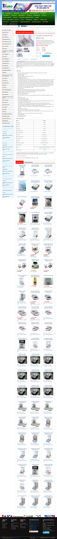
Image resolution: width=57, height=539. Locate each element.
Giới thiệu (18, 59)
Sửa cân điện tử (6, 15)
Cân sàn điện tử (8, 13)
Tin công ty (4, 525)
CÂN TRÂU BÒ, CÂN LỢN (36, 21)
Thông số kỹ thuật (25, 59)
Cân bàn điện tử (21, 15)
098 (33, 526)
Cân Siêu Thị (29, 15)
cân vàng (37, 17)
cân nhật (4, 72)
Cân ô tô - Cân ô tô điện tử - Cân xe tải (11, 19)
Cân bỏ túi (15, 17)
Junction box (5, 94)
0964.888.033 (34, 528)
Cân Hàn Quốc (16, 13)
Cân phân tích (6, 21)
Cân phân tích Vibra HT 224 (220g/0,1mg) (24, 32)
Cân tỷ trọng (45, 21)
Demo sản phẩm (22, 526)
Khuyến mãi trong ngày (25, 21)
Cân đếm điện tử (36, 15)
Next (54, 516)
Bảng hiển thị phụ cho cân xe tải (8, 97)
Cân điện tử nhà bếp (7, 17)
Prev (3, 516)
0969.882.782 (33, 527)
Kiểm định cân (29, 19)
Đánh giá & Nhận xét (33, 59)
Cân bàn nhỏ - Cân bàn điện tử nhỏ (26, 17)
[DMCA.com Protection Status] (46, 532)
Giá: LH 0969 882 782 (21, 175)
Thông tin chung (4, 524)
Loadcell (4, 87)
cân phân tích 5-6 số (7, 41)
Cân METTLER (14, 15)
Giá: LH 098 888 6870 (34, 191)
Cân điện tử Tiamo (16, 537)
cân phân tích (43, 13)
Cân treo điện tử (24, 13)
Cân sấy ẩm (5, 78)
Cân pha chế (5, 102)
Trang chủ (17, 29)
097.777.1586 (36, 525)
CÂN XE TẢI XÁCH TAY (7, 118)
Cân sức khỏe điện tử (34, 13)
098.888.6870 (10, 2)
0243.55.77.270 (33, 524)
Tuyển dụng (4, 526)
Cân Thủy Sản (5, 100)
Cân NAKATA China (6, 123)
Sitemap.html (37, 537)
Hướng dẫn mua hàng (14, 525)
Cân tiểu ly (44, 15)
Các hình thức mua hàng (15, 526)
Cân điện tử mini (43, 19)
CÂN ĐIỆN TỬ (35, 19)
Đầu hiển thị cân (6, 104)
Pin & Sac (22, 19)
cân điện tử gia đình (7, 30)
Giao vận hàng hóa (23, 527)
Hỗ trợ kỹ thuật (13, 527)
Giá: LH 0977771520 (46, 317)
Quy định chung (4, 527)
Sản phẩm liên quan (28, 162)
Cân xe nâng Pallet (14, 21)
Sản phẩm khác (19, 162)
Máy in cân (5, 48)
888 (35, 526)
